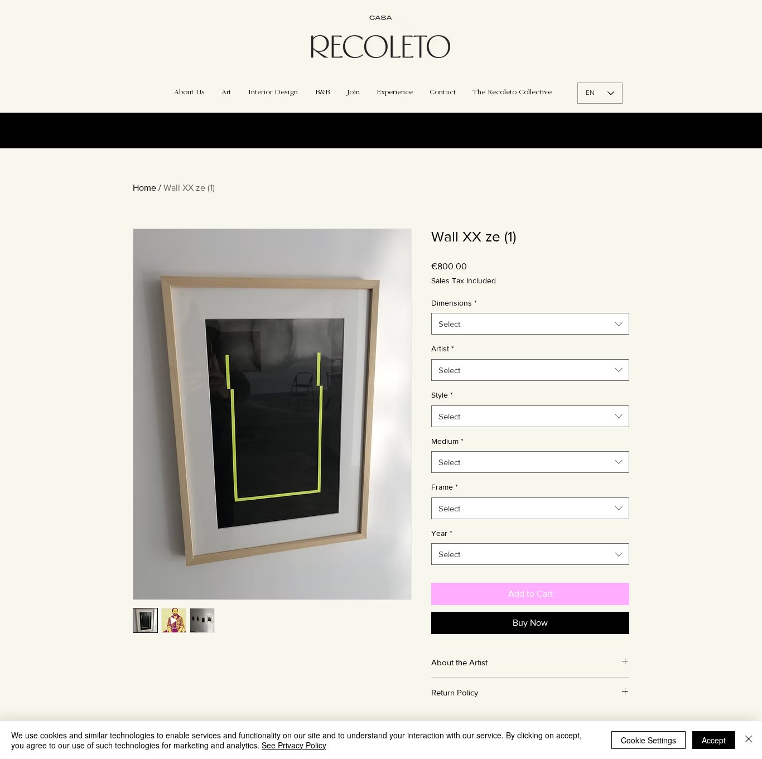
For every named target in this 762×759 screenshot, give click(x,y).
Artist (442, 348)
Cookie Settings (648, 740)
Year (441, 533)
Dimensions (454, 302)
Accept (714, 740)
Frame (444, 486)
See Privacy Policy (294, 745)
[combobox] (530, 324)
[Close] (748, 740)
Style (442, 394)
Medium (447, 441)
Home (144, 187)
